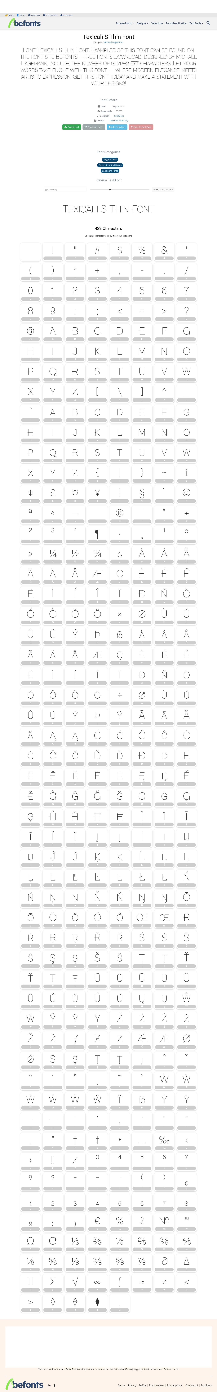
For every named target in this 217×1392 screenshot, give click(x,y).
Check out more (95, 127)
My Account (35, 15)
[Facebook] (54, 1385)
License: (100, 120)
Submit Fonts (68, 15)
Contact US (191, 1385)
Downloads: (106, 111)
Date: (103, 106)
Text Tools (195, 23)
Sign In (9, 15)
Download (73, 127)
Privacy (132, 1385)
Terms (121, 1385)
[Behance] (49, 1385)
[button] (208, 24)
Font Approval (174, 1385)
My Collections (51, 15)
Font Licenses (156, 1385)
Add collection (118, 127)
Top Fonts (206, 1385)
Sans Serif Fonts (110, 170)
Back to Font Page (142, 127)
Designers (142, 23)
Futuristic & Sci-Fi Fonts (110, 165)
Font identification (176, 23)
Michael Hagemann (113, 42)
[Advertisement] (108, 1347)
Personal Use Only (119, 120)
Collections (157, 23)
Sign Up (21, 15)
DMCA (142, 1385)
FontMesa (119, 115)
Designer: (104, 115)
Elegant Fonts (110, 159)
